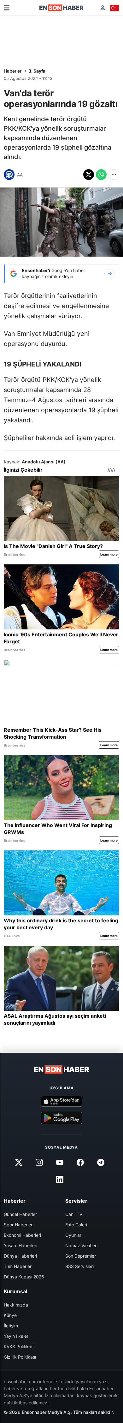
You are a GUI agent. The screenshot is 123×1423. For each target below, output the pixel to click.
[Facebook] (80, 1162)
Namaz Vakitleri (81, 1245)
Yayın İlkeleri (16, 1336)
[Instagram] (39, 1162)
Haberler (12, 71)
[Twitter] (18, 1162)
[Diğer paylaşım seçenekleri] (113, 174)
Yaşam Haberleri (20, 1245)
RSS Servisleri (79, 1266)
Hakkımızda (16, 1304)
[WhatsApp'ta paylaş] (101, 174)
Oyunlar (73, 1235)
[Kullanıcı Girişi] (102, 7)
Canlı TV (73, 1214)
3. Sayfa (36, 71)
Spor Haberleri (18, 1224)
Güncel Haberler (20, 1214)
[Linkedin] (59, 1179)
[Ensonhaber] (61, 7)
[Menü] (6, 8)
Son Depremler (80, 1256)
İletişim (11, 1325)
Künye (10, 1315)
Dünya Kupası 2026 (24, 1276)
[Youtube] (59, 1162)
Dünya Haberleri (20, 1256)
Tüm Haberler (18, 1266)
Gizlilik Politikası (20, 1357)
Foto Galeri (76, 1224)
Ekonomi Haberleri (22, 1235)
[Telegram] (101, 1162)
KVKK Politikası (19, 1346)
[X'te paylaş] (88, 174)
